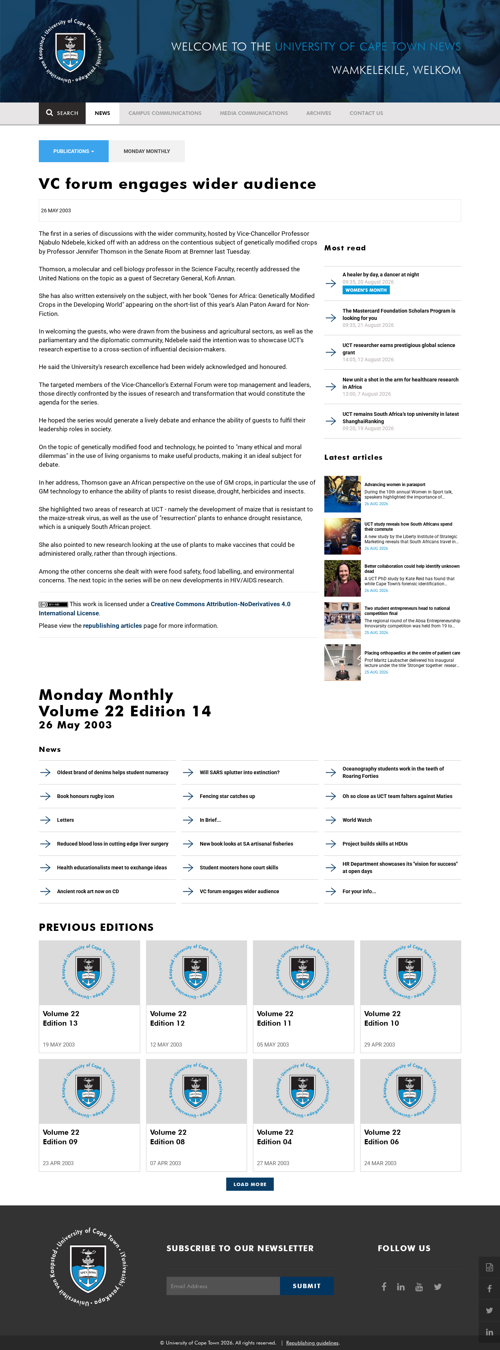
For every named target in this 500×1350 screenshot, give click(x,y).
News (102, 113)
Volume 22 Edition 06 (382, 1137)
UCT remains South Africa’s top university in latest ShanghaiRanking (401, 417)
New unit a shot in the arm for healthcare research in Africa (401, 383)
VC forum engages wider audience (239, 891)
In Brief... (210, 820)
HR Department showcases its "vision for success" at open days (400, 867)
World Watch (357, 820)
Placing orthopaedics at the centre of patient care (412, 653)
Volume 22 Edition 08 (168, 1137)
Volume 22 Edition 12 (168, 1018)
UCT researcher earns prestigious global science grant (399, 348)
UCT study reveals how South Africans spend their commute (408, 527)
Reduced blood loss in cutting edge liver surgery (112, 844)
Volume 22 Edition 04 (275, 1137)
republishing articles (112, 625)
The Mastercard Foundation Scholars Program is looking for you (399, 314)
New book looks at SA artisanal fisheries (246, 844)
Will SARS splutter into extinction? (240, 772)
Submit (307, 1286)
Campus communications (165, 113)
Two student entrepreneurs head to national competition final (407, 611)
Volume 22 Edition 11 (275, 1018)
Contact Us (366, 113)
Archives (318, 113)
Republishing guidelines (312, 1343)
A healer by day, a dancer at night (381, 274)
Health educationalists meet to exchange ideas (112, 867)
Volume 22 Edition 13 (61, 1018)
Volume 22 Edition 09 (61, 1137)
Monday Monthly (147, 151)
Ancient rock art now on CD (88, 891)
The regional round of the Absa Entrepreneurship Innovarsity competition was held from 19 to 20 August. (412, 623)
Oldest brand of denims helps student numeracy (112, 772)
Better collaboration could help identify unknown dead (412, 569)
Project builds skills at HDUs (375, 844)
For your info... (359, 891)
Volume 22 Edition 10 (382, 1018)
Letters (65, 820)
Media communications (254, 113)
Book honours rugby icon (85, 796)
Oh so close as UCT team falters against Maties (397, 796)
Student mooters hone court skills (239, 867)
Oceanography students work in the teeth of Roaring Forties (393, 772)
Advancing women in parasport (395, 484)
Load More (250, 1184)
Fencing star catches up (227, 796)
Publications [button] (71, 151)
